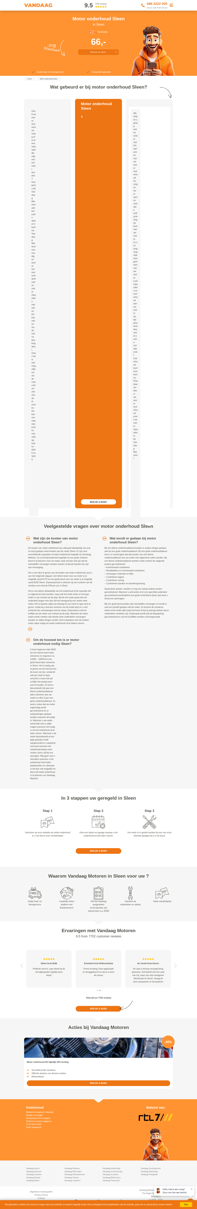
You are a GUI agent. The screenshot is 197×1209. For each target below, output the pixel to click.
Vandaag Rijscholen (73, 1171)
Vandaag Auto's (33, 1168)
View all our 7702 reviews (98, 998)
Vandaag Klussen (33, 1171)
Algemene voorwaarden (41, 1192)
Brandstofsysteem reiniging (38, 1118)
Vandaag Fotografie (149, 1174)
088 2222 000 (157, 4)
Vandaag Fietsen (71, 1177)
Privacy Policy (41, 1195)
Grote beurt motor (34, 1124)
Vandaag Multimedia (111, 1168)
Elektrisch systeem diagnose (38, 1121)
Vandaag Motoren (72, 1168)
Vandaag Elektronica (111, 1177)
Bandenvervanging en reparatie (39, 1112)
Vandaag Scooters (111, 1174)
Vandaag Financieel (111, 1180)
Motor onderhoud (33, 1127)
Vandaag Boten (32, 1180)
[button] (27, 538)
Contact (41, 1198)
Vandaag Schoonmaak (112, 1171)
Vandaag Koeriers (34, 1174)
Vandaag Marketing (149, 1171)
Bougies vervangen (34, 1115)
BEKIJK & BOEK (98, 502)
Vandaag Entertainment (74, 1174)
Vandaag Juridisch (72, 1180)
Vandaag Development (151, 1168)
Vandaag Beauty (33, 1177)
